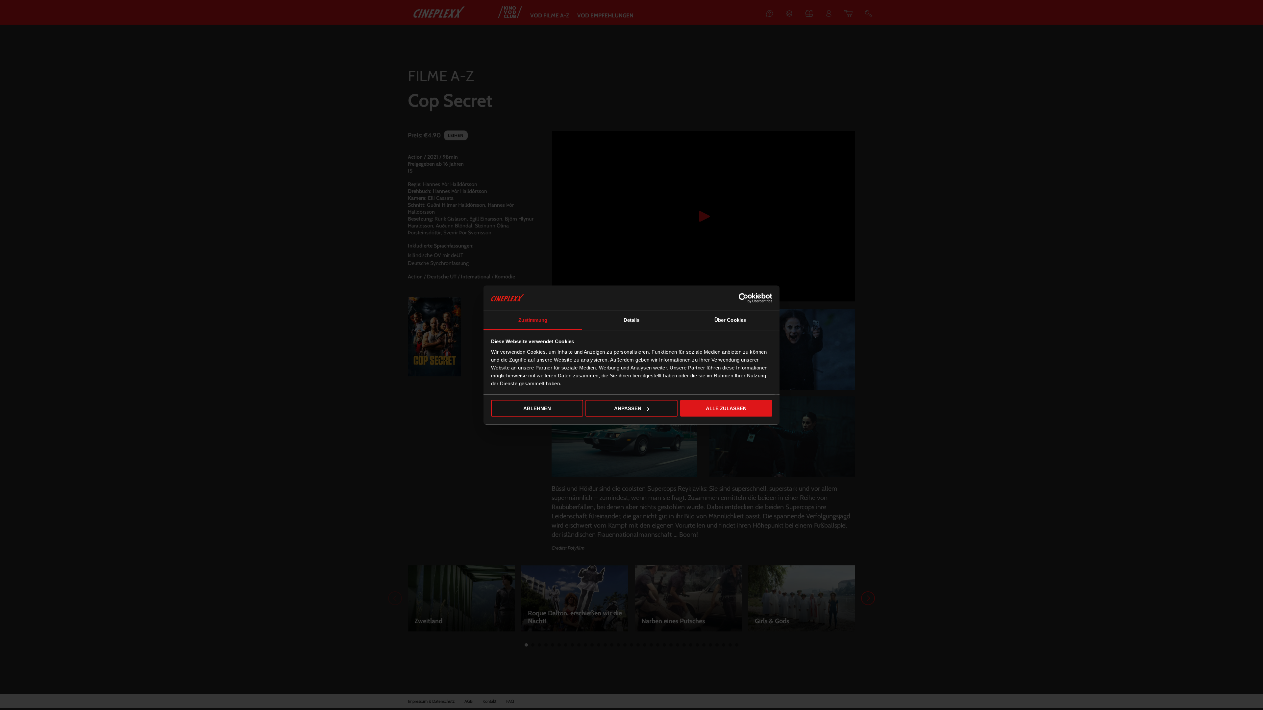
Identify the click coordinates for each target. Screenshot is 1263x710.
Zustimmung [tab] (533, 319)
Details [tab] (632, 319)
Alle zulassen (726, 408)
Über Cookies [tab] (730, 319)
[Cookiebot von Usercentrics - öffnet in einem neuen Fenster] (743, 298)
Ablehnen (537, 408)
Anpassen (627, 408)
